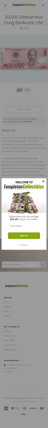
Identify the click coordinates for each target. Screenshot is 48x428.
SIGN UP (24, 235)
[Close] (43, 181)
